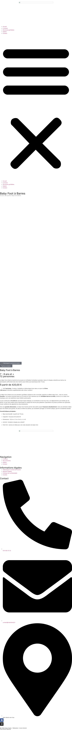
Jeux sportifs (7, 195)
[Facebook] (2, 720)
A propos (5, 28)
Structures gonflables (8, 30)
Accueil (5, 26)
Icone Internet (23, 728)
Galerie (5, 31)
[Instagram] (2, 724)
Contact (5, 33)
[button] (36, 107)
